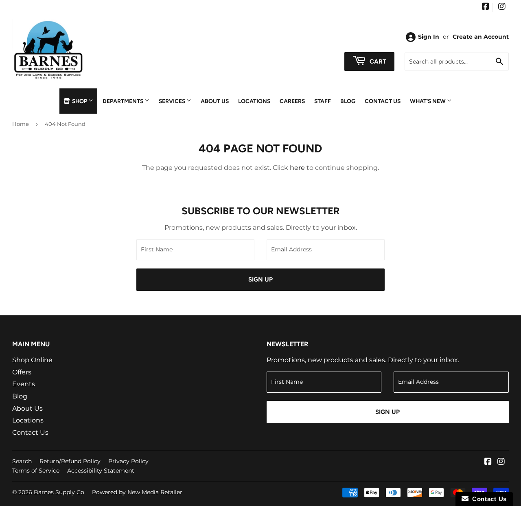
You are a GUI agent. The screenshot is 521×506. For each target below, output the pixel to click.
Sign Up (260, 279)
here (297, 168)
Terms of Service (35, 470)
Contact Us (383, 101)
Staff (322, 101)
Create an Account (481, 36)
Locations (254, 101)
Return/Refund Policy (70, 461)
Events (23, 384)
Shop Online (32, 360)
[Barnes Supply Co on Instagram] (502, 7)
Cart (377, 61)
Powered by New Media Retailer (137, 492)
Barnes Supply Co (59, 492)
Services (172, 101)
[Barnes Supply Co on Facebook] (485, 7)
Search (22, 461)
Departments (123, 101)
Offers (21, 372)
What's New (428, 101)
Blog (347, 101)
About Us (215, 101)
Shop (79, 101)
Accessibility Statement (100, 470)
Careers (292, 101)
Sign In (428, 36)
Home (20, 124)
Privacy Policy (128, 461)
